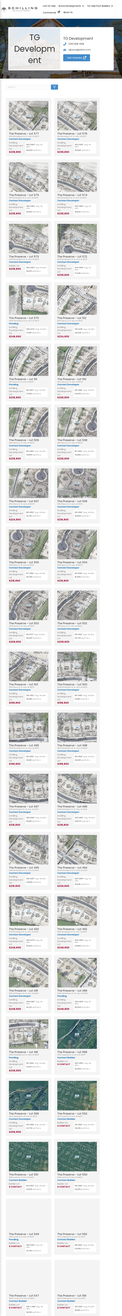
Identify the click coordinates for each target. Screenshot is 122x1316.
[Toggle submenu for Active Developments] (83, 6)
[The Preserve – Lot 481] (28, 1034)
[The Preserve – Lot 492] (77, 911)
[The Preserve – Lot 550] (77, 1156)
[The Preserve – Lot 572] (77, 238)
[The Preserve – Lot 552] (77, 1095)
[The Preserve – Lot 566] (77, 1034)
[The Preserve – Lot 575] (28, 177)
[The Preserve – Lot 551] (28, 1156)
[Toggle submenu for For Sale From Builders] (112, 6)
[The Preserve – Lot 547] (28, 1277)
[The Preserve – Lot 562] (77, 1216)
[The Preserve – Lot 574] (77, 177)
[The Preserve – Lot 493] (28, 911)
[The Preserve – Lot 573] (28, 238)
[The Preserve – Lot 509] (28, 422)
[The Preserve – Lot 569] (28, 1095)
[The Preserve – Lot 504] (77, 544)
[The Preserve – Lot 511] (28, 361)
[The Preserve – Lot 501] (28, 666)
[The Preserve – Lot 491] (28, 972)
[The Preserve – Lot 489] (77, 972)
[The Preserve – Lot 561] (77, 1277)
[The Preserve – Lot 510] (77, 361)
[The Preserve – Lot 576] (77, 115)
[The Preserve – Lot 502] (77, 605)
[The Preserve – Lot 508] (77, 422)
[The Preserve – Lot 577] (28, 115)
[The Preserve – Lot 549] (28, 1216)
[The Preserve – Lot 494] (77, 849)
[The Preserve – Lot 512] (77, 300)
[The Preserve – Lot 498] (77, 727)
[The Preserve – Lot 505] (28, 544)
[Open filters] (54, 87)
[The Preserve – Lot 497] (28, 788)
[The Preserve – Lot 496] (77, 788)
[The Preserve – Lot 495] (28, 849)
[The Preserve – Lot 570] (28, 300)
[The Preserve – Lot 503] (28, 605)
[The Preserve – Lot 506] (77, 483)
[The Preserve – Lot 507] (28, 483)
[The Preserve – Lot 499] (28, 727)
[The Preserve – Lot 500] (77, 666)
